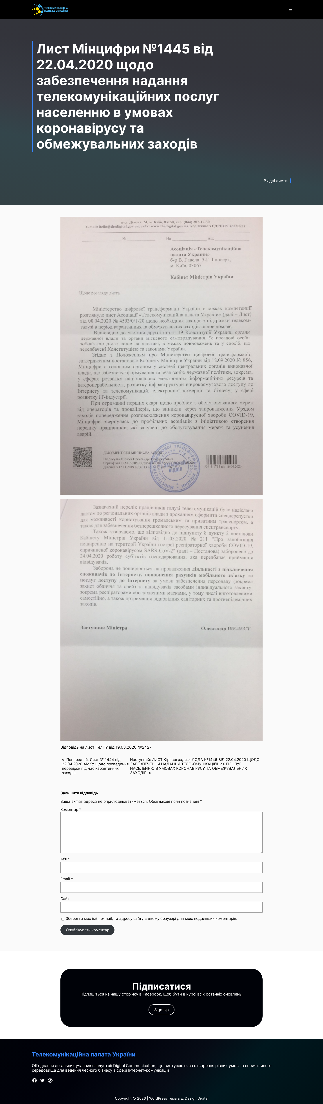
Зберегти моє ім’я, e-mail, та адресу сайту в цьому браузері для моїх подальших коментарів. (151, 918)
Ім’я (65, 859)
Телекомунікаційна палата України (84, 1054)
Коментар (70, 809)
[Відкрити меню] (290, 9)
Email (66, 879)
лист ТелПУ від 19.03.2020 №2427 (118, 747)
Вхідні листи (276, 180)
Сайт (64, 898)
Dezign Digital (196, 1098)
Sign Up (161, 1009)
